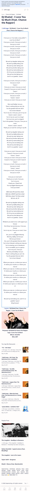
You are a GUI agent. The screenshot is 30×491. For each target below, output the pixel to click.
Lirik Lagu (7, 10)
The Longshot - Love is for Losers (11, 455)
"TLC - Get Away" (6, 347)
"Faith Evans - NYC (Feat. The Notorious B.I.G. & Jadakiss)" (10, 358)
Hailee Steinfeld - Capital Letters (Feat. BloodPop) (13, 450)
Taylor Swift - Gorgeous (9, 459)
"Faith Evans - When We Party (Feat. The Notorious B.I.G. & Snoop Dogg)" (11, 395)
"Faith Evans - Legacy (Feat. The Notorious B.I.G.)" (10, 382)
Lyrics (6, 308)
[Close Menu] (27, 3)
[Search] (27, 9)
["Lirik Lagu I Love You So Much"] (15, 320)
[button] (25, 9)
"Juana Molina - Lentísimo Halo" (11, 406)
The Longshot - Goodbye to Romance (13, 440)
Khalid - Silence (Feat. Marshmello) (12, 464)
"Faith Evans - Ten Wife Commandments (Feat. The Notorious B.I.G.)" (9, 370)
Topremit (17, 4)
